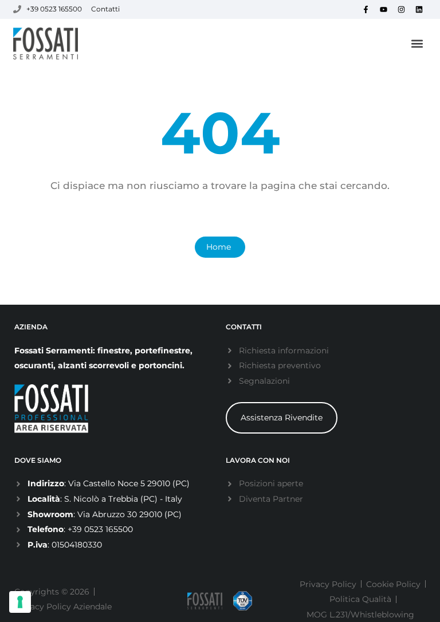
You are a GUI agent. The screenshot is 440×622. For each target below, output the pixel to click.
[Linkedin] (419, 9)
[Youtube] (383, 9)
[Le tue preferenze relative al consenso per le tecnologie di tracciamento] (20, 602)
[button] (417, 43)
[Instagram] (401, 9)
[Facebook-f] (366, 9)
